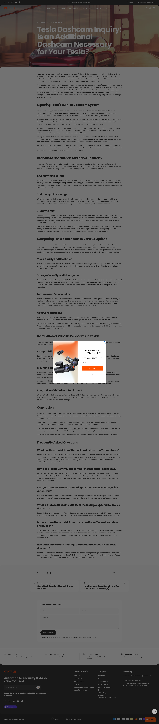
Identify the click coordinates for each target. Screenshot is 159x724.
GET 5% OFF (92, 368)
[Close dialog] (104, 342)
